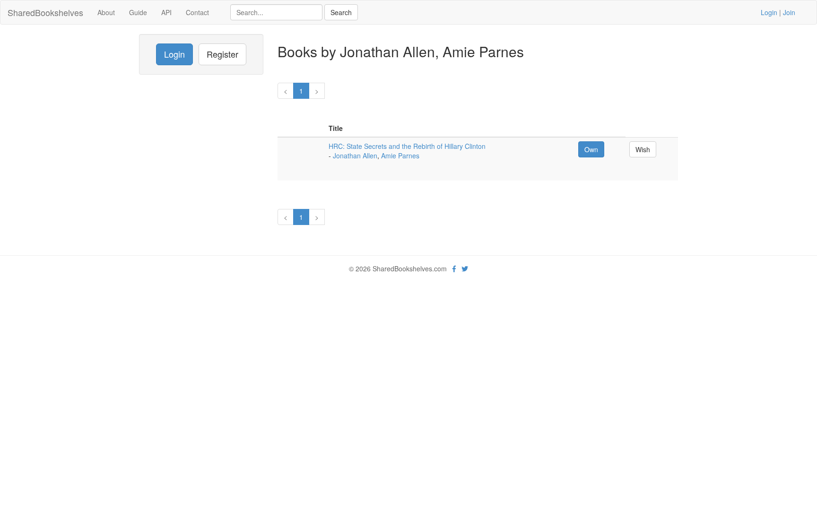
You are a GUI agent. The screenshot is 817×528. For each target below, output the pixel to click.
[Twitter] (464, 268)
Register (222, 54)
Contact (197, 12)
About (106, 12)
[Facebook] (454, 268)
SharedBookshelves (45, 12)
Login (769, 12)
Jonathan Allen (355, 155)
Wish (642, 149)
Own (591, 149)
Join (789, 12)
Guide (138, 12)
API (166, 12)
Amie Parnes (400, 155)
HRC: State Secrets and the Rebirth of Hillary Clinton (407, 146)
